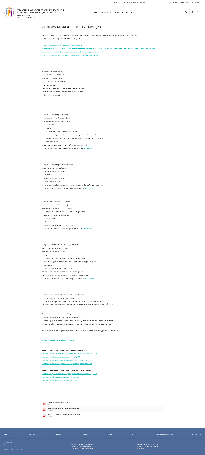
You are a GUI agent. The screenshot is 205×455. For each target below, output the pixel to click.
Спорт (134, 434)
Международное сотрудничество (148, 446)
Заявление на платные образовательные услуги (59, 380)
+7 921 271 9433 (139, 2)
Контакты (106, 13)
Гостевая (130, 13)
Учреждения (196, 434)
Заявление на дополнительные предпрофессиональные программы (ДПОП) (69, 354)
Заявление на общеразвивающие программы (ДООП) (61, 357)
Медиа (96, 13)
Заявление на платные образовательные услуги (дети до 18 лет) (65, 360)
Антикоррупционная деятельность (82, 448)
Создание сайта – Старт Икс (13, 449)
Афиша (109, 434)
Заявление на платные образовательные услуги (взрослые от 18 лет (67, 364)
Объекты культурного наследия (81, 446)
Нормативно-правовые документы (82, 444)
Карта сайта (141, 448)
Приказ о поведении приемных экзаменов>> (58, 340)
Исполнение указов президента (147, 444)
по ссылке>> (88, 148)
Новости (119, 13)
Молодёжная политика (164, 434)
